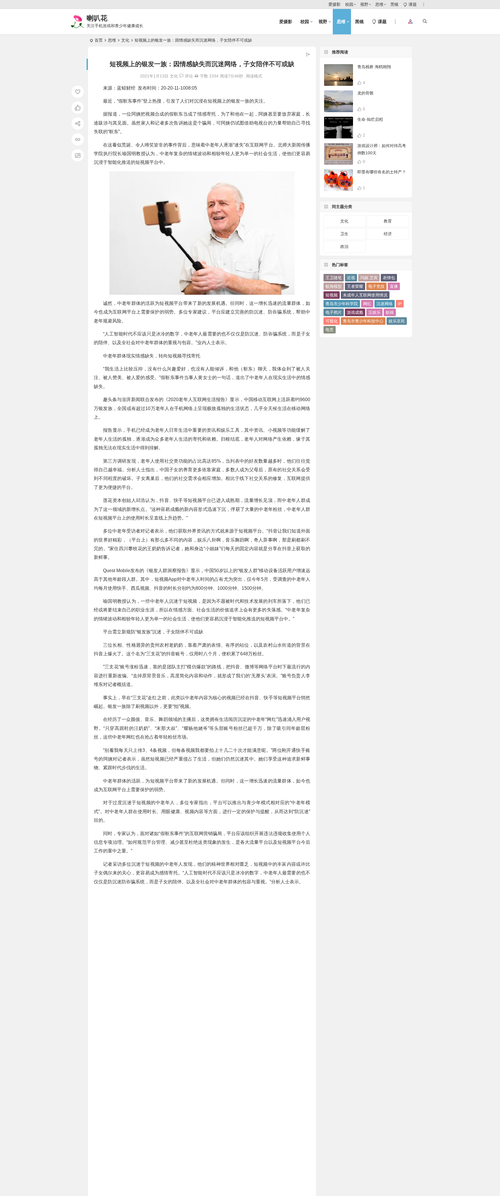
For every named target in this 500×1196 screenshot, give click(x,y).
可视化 (332, 321)
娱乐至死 (397, 321)
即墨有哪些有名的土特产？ (381, 172)
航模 (390, 312)
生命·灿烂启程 (370, 119)
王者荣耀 (355, 286)
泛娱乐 (374, 312)
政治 (344, 246)
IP (400, 303)
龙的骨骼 (365, 93)
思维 (379, 4)
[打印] (196, 76)
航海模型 (334, 286)
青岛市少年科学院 (342, 303)
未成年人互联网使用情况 (365, 295)
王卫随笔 (334, 277)
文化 (125, 40)
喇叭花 (97, 18)
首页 (99, 40)
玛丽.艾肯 (369, 277)
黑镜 (394, 4)
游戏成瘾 (355, 312)
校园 (349, 4)
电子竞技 (376, 286)
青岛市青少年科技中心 (363, 321)
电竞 (330, 329)
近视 (351, 277)
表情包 (389, 277)
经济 (388, 233)
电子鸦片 (334, 312)
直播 (394, 286)
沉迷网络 (384, 303)
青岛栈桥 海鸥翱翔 (374, 66)
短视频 (332, 295)
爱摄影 (334, 4)
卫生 (344, 233)
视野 (364, 4)
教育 (388, 221)
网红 (367, 303)
